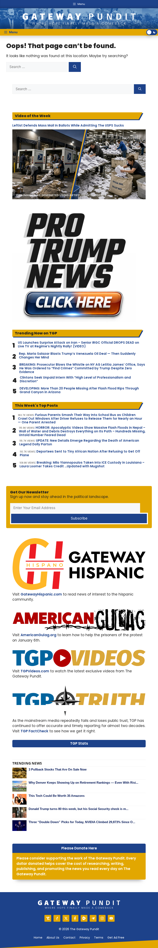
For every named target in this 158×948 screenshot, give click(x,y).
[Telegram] (93, 918)
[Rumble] (84, 918)
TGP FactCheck (34, 731)
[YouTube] (111, 918)
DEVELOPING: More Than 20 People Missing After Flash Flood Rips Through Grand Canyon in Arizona (79, 390)
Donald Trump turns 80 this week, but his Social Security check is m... (78, 809)
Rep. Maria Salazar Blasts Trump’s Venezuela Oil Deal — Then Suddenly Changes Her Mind (77, 355)
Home (38, 937)
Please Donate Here (79, 848)
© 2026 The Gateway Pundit (79, 929)
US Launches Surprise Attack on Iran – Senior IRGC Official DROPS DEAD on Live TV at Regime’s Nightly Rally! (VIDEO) (78, 344)
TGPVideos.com (35, 671)
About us (52, 937)
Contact (69, 937)
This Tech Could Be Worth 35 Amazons (57, 795)
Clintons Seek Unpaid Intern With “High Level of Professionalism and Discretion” (75, 379)
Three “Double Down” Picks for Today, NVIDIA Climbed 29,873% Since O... (82, 822)
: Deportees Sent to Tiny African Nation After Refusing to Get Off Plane (80, 453)
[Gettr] (56, 918)
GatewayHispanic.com (41, 594)
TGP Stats (79, 743)
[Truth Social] (47, 918)
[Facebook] (75, 918)
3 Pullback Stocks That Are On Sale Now (58, 769)
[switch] (152, 32)
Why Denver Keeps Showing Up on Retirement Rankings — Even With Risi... (83, 782)
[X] (66, 918)
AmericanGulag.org (38, 634)
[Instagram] (102, 918)
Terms (98, 937)
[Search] (75, 67)
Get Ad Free (115, 937)
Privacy (85, 937)
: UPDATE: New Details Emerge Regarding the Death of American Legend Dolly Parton (79, 442)
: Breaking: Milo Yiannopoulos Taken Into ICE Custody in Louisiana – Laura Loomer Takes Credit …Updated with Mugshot (82, 464)
